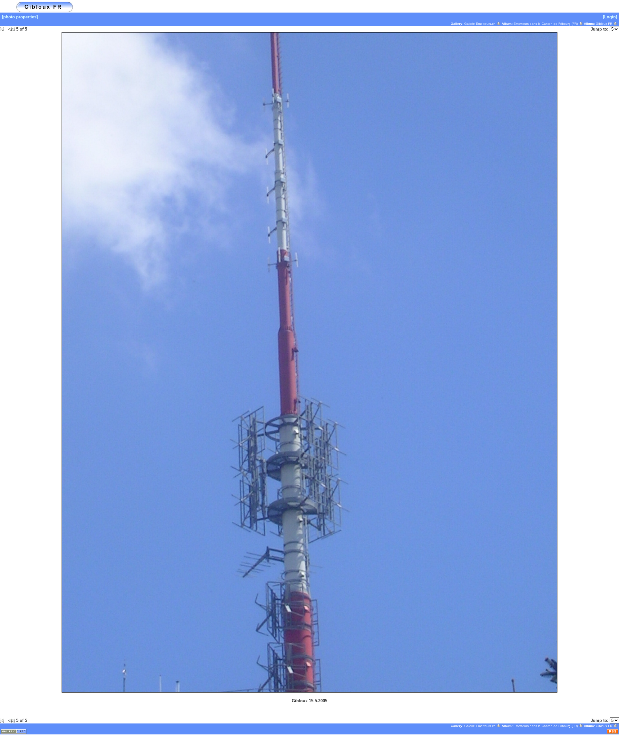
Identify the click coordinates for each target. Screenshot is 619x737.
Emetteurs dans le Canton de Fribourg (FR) (546, 23)
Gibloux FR (604, 23)
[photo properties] (20, 16)
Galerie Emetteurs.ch (480, 23)
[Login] (610, 16)
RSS (613, 731)
